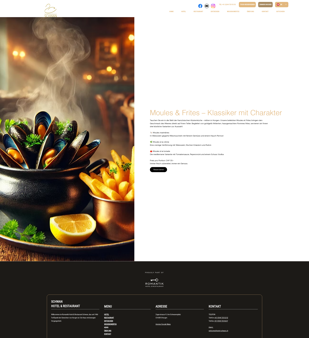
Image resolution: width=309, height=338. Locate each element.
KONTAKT (107, 334)
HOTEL (106, 314)
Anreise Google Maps (163, 324)
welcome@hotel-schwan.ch (218, 331)
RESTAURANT (109, 318)
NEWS (106, 327)
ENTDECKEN (108, 321)
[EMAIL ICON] (206, 6)
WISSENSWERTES (110, 324)
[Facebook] (200, 6)
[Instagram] (213, 6)
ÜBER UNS (107, 331)
